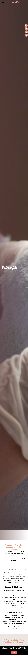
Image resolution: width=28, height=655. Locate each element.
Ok (14, 652)
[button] (3, 2)
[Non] (26, 650)
